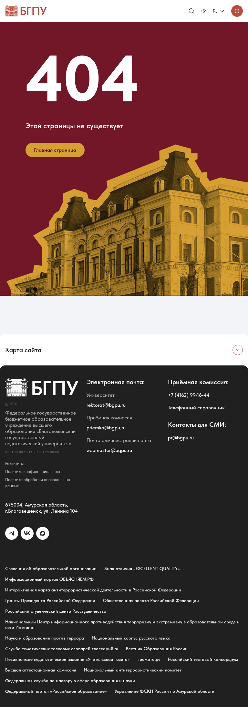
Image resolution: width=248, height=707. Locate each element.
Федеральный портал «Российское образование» (56, 691)
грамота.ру (149, 659)
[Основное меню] (237, 11)
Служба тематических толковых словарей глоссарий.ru (61, 648)
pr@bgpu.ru (181, 438)
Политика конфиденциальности (34, 471)
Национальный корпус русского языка (131, 637)
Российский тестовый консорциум (203, 659)
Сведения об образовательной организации (51, 568)
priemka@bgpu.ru (106, 428)
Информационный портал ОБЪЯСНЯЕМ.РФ (49, 579)
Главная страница (55, 150)
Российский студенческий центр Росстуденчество (55, 611)
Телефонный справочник (196, 408)
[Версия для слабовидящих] (204, 11)
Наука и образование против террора (44, 637)
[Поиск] (191, 11)
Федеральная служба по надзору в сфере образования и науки (70, 680)
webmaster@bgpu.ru (109, 450)
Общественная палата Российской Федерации (151, 600)
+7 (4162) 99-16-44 (189, 395)
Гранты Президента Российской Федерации (50, 600)
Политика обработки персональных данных (37, 482)
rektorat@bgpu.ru (106, 405)
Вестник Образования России (157, 648)
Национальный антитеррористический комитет (132, 669)
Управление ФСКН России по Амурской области (164, 691)
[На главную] (26, 10)
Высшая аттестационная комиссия (40, 669)
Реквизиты (14, 463)
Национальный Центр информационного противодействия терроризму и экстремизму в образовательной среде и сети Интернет (122, 624)
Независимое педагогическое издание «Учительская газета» (67, 659)
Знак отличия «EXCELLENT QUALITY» (142, 568)
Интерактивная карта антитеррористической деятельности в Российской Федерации (93, 589)
